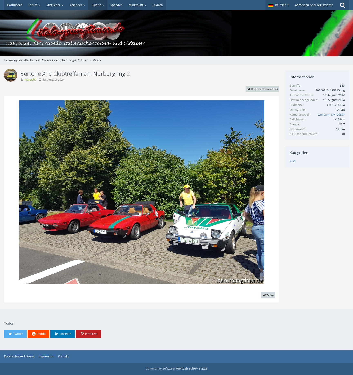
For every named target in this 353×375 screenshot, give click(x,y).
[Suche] (342, 5)
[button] (278, 5)
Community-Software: (176, 369)
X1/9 (293, 161)
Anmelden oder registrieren (314, 5)
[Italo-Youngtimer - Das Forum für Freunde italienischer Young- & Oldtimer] (176, 33)
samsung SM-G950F (331, 114)
